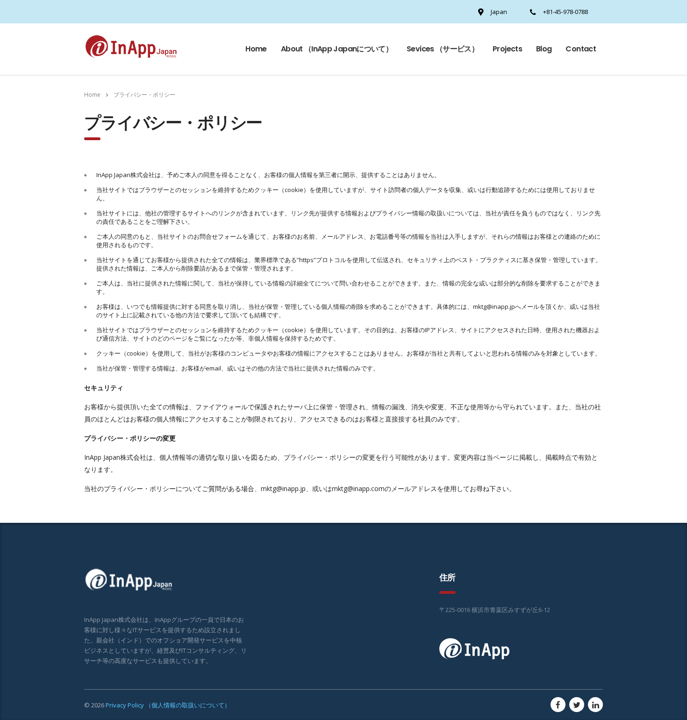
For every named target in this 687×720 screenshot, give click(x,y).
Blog (543, 48)
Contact (580, 48)
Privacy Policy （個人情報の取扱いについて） (168, 705)
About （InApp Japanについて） (337, 48)
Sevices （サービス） (443, 48)
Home (255, 48)
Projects (507, 48)
